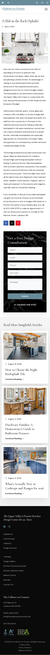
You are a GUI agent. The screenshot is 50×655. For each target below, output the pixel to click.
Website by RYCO (25, 650)
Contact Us (8, 584)
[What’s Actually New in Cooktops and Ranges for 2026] (25, 460)
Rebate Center (9, 575)
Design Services (10, 548)
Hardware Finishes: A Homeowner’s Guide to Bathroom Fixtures (20, 429)
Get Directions (9, 623)
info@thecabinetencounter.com (17, 616)
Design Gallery (9, 561)
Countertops (9, 539)
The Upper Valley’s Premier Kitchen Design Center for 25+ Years (21, 518)
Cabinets (7, 543)
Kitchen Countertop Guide (14, 566)
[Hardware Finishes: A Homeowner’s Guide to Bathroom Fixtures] (25, 401)
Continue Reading (13, 379)
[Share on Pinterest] (18, 223)
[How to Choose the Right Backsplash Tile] (25, 346)
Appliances (8, 534)
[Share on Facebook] (5, 223)
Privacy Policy (25, 645)
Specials (6, 580)
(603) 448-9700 (10, 613)
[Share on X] (12, 223)
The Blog (7, 556)
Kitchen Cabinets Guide (13, 570)
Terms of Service (25, 648)
